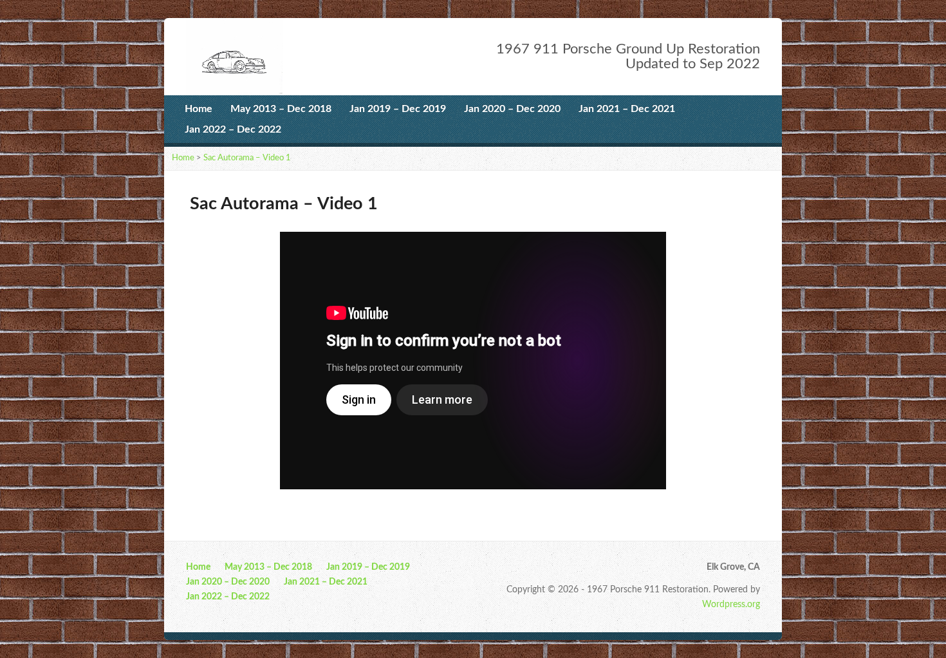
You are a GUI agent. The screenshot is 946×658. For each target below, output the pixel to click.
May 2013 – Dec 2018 (280, 109)
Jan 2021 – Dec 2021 (627, 109)
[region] (473, 360)
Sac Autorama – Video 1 (247, 158)
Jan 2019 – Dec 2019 (397, 109)
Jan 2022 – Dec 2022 (233, 129)
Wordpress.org (731, 604)
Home (198, 109)
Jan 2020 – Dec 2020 (512, 109)
